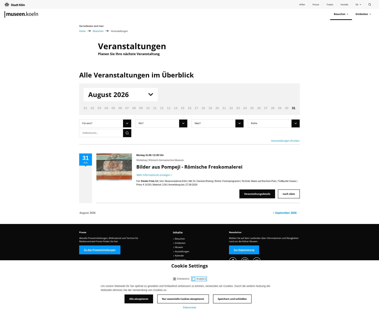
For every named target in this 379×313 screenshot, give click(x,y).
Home (82, 31)
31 (293, 108)
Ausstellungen (181, 251)
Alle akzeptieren (138, 299)
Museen (178, 247)
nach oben (289, 194)
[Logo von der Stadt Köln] (14, 4)
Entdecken (180, 242)
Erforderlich (183, 279)
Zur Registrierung (244, 250)
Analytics (201, 279)
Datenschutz (189, 307)
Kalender (179, 255)
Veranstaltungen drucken (285, 140)
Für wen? (87, 123)
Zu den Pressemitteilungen (100, 250)
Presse (316, 4)
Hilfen (304, 5)
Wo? (141, 123)
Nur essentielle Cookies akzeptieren (183, 299)
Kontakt (344, 4)
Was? (198, 123)
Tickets (329, 4)
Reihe (254, 123)
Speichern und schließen (232, 299)
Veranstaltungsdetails (257, 194)
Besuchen (98, 31)
